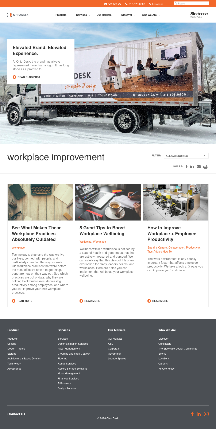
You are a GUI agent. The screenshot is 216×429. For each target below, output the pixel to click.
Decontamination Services (73, 343)
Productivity (193, 247)
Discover (126, 15)
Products (60, 15)
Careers (163, 363)
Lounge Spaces (117, 358)
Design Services (67, 388)
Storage (11, 353)
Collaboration (176, 247)
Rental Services (67, 363)
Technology (14, 363)
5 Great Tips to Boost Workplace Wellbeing (102, 230)
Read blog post (28, 77)
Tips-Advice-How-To (159, 251)
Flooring (62, 358)
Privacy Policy (166, 368)
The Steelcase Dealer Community (177, 348)
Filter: (156, 155)
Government (115, 353)
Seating (11, 343)
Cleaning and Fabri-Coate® (74, 353)
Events (162, 353)
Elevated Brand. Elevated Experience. (39, 50)
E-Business (64, 383)
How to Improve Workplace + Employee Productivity (171, 233)
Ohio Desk (113, 418)
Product (13, 330)
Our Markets (104, 15)
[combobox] (186, 156)
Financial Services (68, 378)
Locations (164, 358)
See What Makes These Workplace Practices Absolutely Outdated (37, 233)
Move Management (69, 373)
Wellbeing (85, 241)
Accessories (14, 368)
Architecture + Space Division (24, 358)
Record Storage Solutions (72, 368)
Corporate (114, 348)
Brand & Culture (157, 247)
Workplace (18, 247)
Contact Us (114, 3)
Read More (24, 301)
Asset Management (69, 348)
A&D (110, 343)
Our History (164, 343)
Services (81, 15)
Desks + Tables (16, 348)
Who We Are (149, 15)
